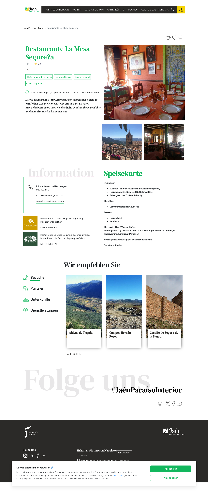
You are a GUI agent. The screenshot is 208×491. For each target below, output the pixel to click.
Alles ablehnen (171, 478)
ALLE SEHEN (74, 353)
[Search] (172, 9)
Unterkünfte (115, 9)
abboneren (123, 452)
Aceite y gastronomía (155, 9)
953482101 (42, 189)
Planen (132, 9)
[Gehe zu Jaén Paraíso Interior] (32, 9)
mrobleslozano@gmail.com (49, 195)
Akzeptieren (171, 468)
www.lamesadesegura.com (50, 201)
